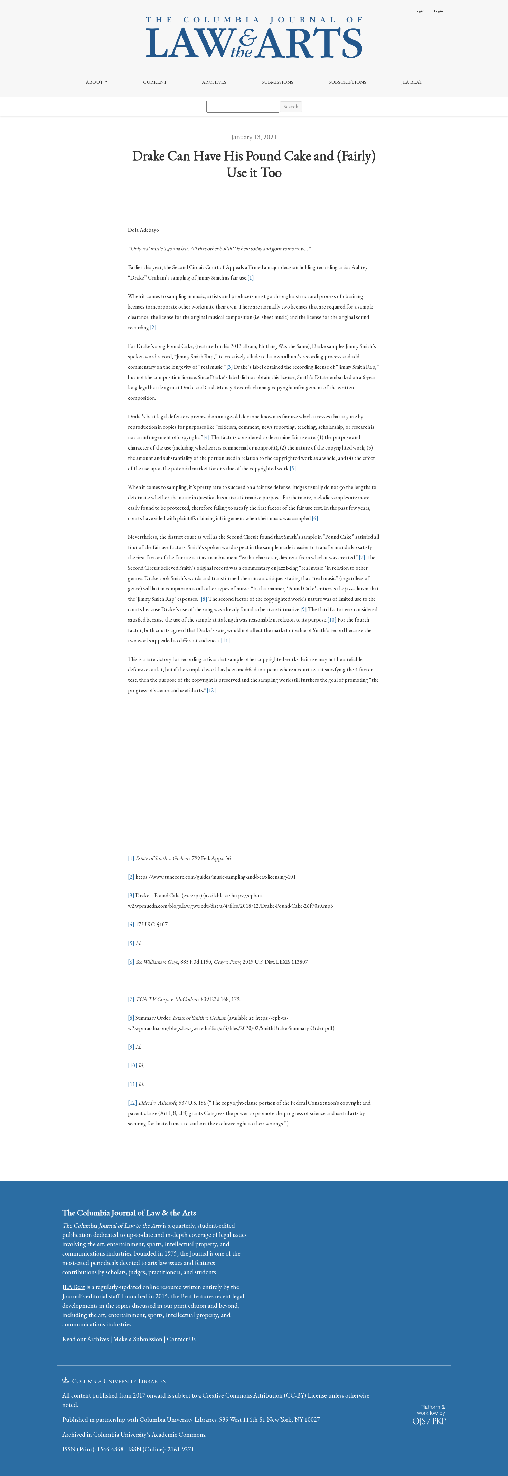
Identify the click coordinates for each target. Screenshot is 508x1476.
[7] (362, 557)
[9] (303, 609)
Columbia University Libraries (178, 1419)
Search (291, 106)
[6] (315, 518)
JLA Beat (411, 82)
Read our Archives (85, 1339)
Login (438, 11)
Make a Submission (137, 1339)
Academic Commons (178, 1434)
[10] (332, 619)
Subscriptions (347, 82)
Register (421, 11)
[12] (211, 690)
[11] (225, 640)
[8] (204, 599)
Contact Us (181, 1339)
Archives (214, 82)
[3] (229, 366)
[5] (293, 468)
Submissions (277, 82)
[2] (153, 327)
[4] (206, 437)
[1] (250, 277)
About (95, 82)
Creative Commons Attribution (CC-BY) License (265, 1395)
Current (155, 82)
